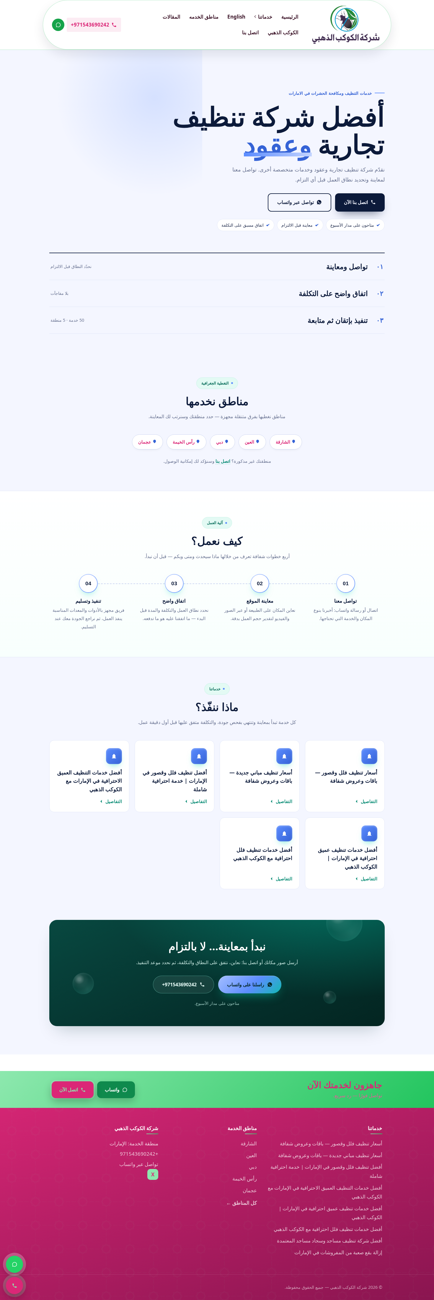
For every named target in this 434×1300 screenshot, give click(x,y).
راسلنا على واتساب (245, 984)
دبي (220, 442)
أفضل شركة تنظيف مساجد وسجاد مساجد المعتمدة (329, 1240)
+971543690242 (139, 1153)
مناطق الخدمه (203, 16)
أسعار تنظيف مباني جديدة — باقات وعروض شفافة (330, 1155)
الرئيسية (289, 16)
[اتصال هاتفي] (14, 1285)
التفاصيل (369, 801)
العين (250, 442)
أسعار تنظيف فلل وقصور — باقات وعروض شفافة (331, 1143)
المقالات (171, 16)
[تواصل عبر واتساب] (58, 25)
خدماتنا (265, 16)
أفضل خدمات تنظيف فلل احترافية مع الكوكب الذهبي (328, 1229)
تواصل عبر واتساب (295, 202)
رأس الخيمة (184, 442)
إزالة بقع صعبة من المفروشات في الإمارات (338, 1252)
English (236, 16)
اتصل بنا (250, 32)
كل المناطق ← (241, 1202)
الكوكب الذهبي (283, 32)
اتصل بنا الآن (356, 202)
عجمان (145, 442)
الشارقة (283, 442)
